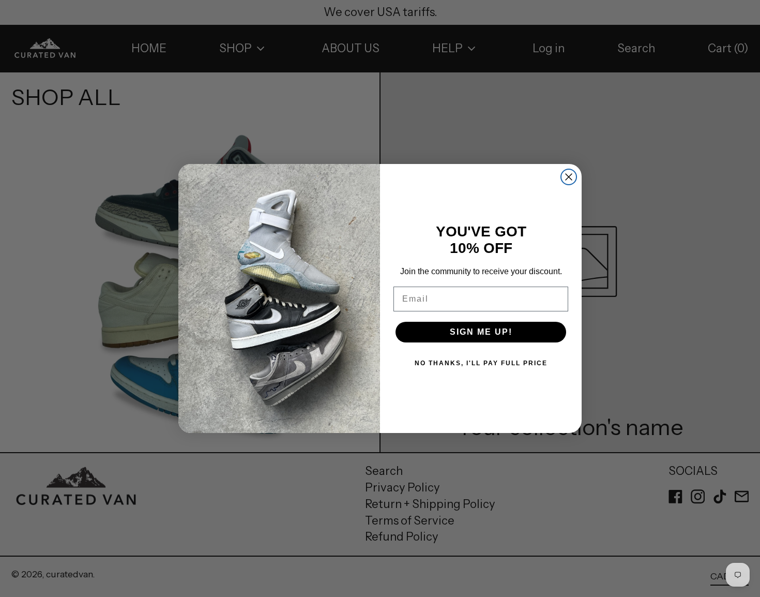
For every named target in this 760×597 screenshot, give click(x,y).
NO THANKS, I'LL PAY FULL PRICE (481, 363)
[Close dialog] (568, 177)
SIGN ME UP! (481, 331)
